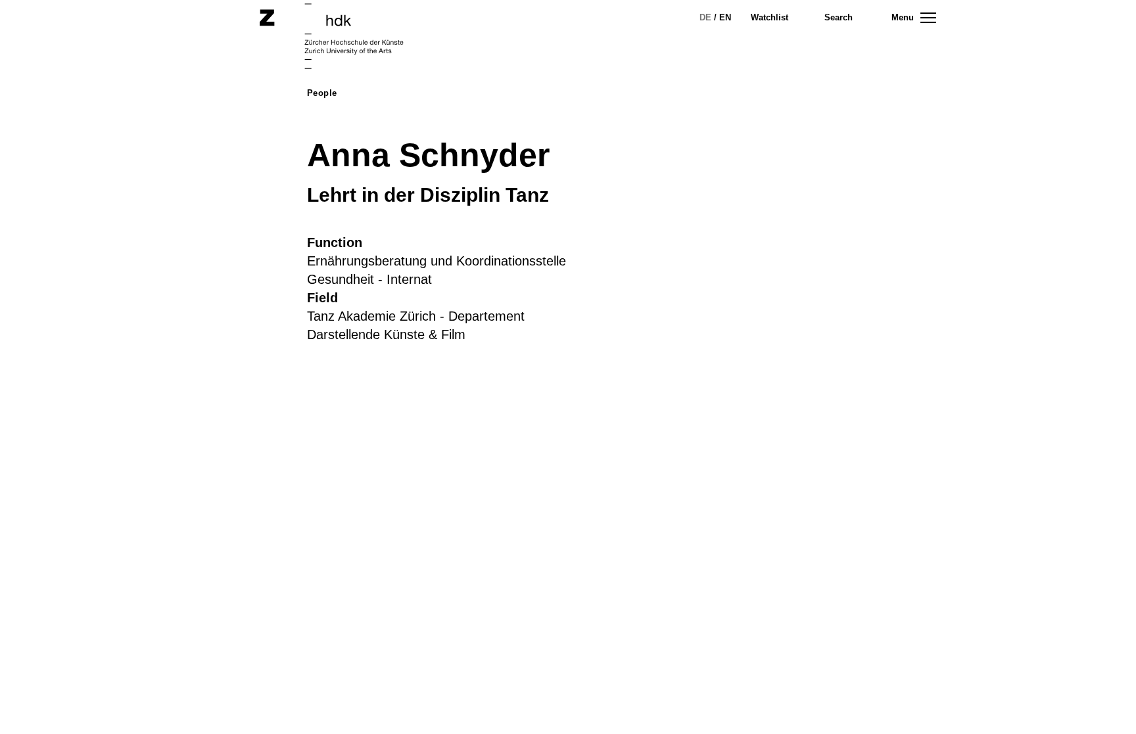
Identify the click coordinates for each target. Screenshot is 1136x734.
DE (705, 17)
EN (725, 17)
